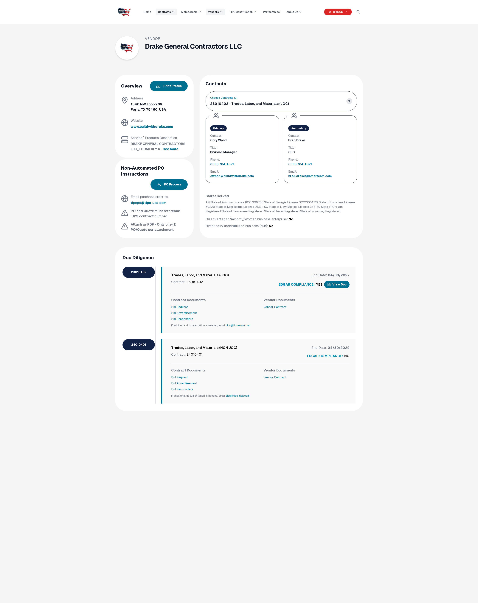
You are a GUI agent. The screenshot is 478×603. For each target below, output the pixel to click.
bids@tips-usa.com (237, 325)
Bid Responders (182, 319)
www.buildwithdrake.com (152, 127)
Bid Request (179, 307)
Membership (189, 11)
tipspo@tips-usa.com (148, 203)
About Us (292, 11)
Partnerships (271, 11)
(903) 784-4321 (222, 164)
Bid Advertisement (184, 313)
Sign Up (338, 11)
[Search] (358, 12)
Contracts (164, 11)
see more (170, 149)
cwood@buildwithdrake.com (232, 176)
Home (147, 11)
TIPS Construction (241, 11)
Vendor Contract (274, 307)
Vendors (213, 11)
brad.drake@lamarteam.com (310, 176)
